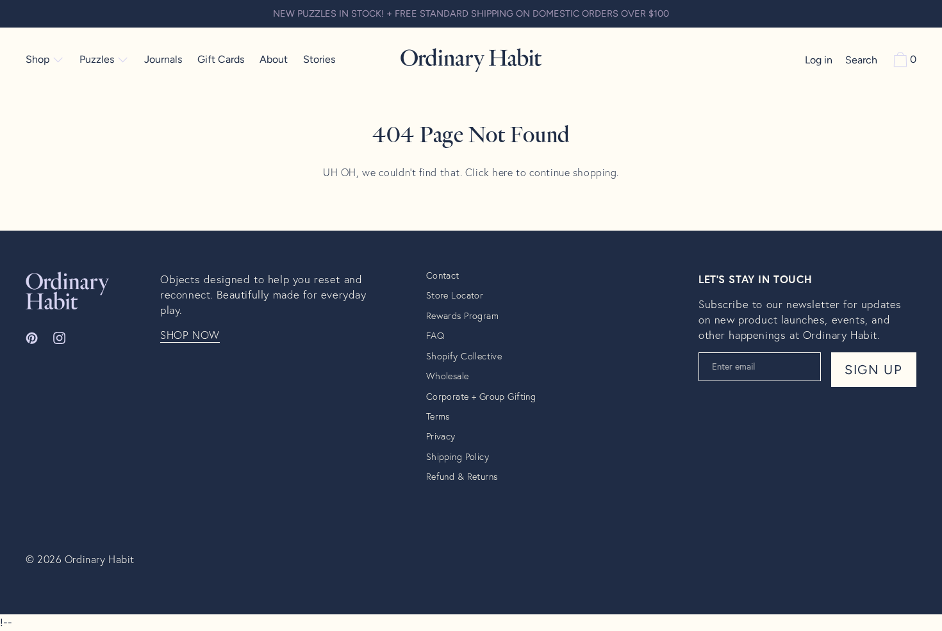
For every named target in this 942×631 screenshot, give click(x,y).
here (502, 172)
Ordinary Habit (100, 559)
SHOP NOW (190, 335)
